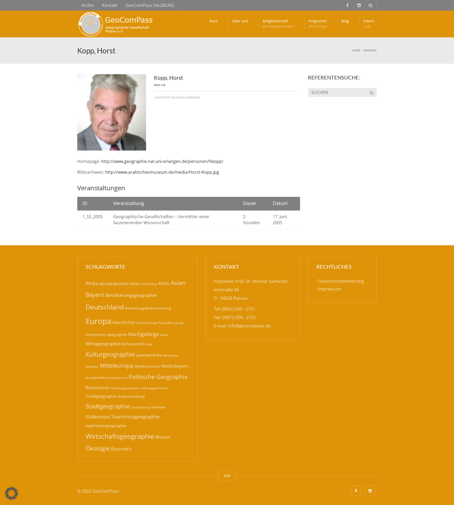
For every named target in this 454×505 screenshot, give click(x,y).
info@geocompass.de (249, 326)
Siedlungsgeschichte (154, 388)
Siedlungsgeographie (125, 388)
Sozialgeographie (101, 396)
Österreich (121, 449)
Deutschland (105, 307)
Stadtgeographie (108, 406)
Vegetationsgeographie (106, 425)
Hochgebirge (143, 334)
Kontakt (109, 5)
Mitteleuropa (116, 365)
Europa (98, 321)
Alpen (135, 283)
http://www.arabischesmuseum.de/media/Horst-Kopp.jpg (162, 172)
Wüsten (163, 437)
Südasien (158, 407)
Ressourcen (98, 387)
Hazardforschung (170, 323)
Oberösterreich (117, 378)
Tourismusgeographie (135, 416)
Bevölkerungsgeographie (131, 295)
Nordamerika (96, 377)
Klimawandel (132, 343)
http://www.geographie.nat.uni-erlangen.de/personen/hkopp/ (162, 161)
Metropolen (171, 355)
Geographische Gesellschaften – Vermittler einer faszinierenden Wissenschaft (161, 220)
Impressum (329, 289)
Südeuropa (98, 416)
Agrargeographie (113, 283)
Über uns (240, 20)
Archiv (87, 5)
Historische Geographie (106, 334)
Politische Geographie (158, 377)
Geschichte (123, 322)
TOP (227, 475)
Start (213, 20)
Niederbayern (174, 366)
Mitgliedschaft (278, 23)
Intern (368, 23)
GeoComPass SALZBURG (150, 5)
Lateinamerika (149, 355)
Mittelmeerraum (147, 366)
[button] (11, 493)
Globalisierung (146, 323)
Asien (178, 283)
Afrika (92, 283)
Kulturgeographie (110, 354)
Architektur (149, 284)
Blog (345, 20)
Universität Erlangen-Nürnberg (177, 97)
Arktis (164, 283)
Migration (92, 366)
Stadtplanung (140, 407)
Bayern (95, 295)
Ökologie (98, 448)
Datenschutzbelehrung (341, 281)
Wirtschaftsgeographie (120, 436)
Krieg (148, 344)
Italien (164, 335)
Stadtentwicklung (131, 396)
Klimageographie (103, 344)
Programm (317, 23)
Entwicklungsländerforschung (148, 308)
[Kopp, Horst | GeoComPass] (116, 24)
